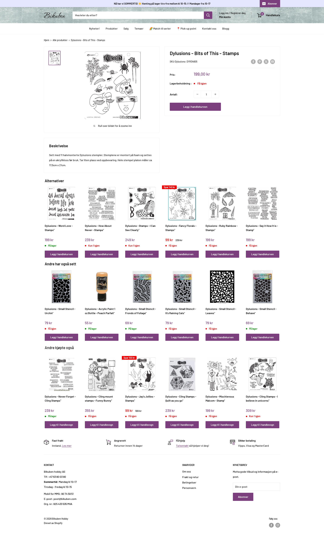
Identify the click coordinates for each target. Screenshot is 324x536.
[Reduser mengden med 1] (197, 94)
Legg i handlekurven (195, 106)
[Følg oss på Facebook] (271, 525)
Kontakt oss (209, 28)
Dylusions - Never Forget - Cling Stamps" (60, 398)
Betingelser (189, 482)
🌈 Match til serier (160, 28)
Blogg (225, 28)
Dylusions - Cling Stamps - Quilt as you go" (180, 398)
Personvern (189, 487)
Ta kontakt (182, 445)
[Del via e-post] (272, 61)
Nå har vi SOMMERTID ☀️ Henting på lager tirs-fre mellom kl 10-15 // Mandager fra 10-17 (162, 3)
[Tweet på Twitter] (266, 61)
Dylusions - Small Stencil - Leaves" (221, 311)
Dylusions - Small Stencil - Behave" (261, 311)
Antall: (174, 94)
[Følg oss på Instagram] (277, 525)
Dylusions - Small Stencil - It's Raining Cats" (180, 311)
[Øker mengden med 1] (215, 94)
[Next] (278, 219)
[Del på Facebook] (253, 61)
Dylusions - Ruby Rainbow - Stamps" (222, 228)
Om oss (186, 471)
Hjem (46, 40)
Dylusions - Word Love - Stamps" (59, 228)
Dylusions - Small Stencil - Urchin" (60, 311)
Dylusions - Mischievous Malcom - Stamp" (220, 398)
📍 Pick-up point (186, 28)
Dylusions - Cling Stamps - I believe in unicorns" (262, 398)
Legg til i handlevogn (61, 424)
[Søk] (208, 15)
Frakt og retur (190, 477)
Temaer (138, 28)
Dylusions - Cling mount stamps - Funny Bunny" (99, 398)
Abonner (272, 3)
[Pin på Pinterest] (259, 61)
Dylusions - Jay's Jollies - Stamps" (140, 398)
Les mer (67, 445)
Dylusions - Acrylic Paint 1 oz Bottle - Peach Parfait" (100, 311)
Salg (126, 28)
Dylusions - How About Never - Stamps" (98, 228)
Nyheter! (94, 28)
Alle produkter (60, 40)
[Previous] (46, 219)
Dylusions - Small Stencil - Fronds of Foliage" (140, 311)
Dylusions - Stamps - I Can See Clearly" (140, 228)
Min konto (225, 17)
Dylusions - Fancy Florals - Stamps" (180, 228)
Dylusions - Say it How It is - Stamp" (262, 228)
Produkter (112, 28)
